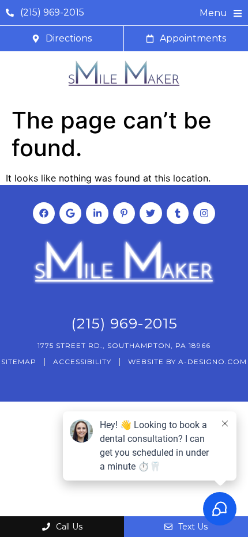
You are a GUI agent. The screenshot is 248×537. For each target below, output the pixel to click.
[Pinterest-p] (124, 213)
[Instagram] (204, 213)
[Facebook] (44, 213)
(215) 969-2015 (124, 323)
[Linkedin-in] (97, 213)
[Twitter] (150, 213)
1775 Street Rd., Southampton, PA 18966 (124, 345)
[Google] (70, 213)
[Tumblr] (178, 213)
